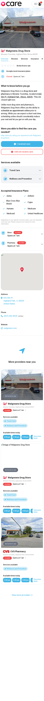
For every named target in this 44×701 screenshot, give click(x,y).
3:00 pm (7, 437)
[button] (35, 4)
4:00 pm (25, 437)
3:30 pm (16, 437)
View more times (37, 437)
